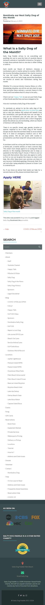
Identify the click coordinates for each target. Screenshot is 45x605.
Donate (8, 460)
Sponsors (11, 290)
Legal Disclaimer (14, 294)
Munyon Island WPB (15, 363)
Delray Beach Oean (14, 395)
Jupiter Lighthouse (14, 359)
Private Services (13, 432)
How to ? (11, 452)
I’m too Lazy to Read (15, 481)
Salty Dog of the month (12, 211)
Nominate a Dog (13, 473)
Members (9, 253)
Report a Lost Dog (14, 330)
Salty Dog (27, 218)
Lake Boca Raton (14, 399)
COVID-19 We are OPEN (17, 302)
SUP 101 (11, 326)
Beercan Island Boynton (16, 383)
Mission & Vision (14, 273)
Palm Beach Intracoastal (16, 375)
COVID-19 (12, 497)
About (7, 257)
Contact (8, 469)
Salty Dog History (14, 285)
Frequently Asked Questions (18, 489)
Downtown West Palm (16, 371)
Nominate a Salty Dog (15, 322)
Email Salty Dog (22, 576)
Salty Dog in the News (15, 281)
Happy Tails (18, 97)
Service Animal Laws (15, 342)
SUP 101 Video (13, 314)
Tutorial (10, 448)
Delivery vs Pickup (14, 440)
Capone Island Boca (15, 403)
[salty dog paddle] (22, 563)
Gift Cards (9, 416)
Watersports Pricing (15, 436)
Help (6, 229)
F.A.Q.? (10, 306)
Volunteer (8, 464)
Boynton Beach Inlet (15, 387)
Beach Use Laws (13, 338)
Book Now (11, 424)
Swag (7, 412)
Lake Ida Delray (13, 391)
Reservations (10, 420)
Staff (9, 261)
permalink (24, 220)
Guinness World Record (16, 351)
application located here (30, 110)
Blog (22, 218)
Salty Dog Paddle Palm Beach (22, 567)
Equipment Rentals (14, 428)
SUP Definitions (13, 346)
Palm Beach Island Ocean (17, 379)
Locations (8, 355)
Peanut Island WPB (14, 367)
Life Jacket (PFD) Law (15, 334)
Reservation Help (14, 493)
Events (7, 407)
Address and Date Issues (16, 456)
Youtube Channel (14, 265)
